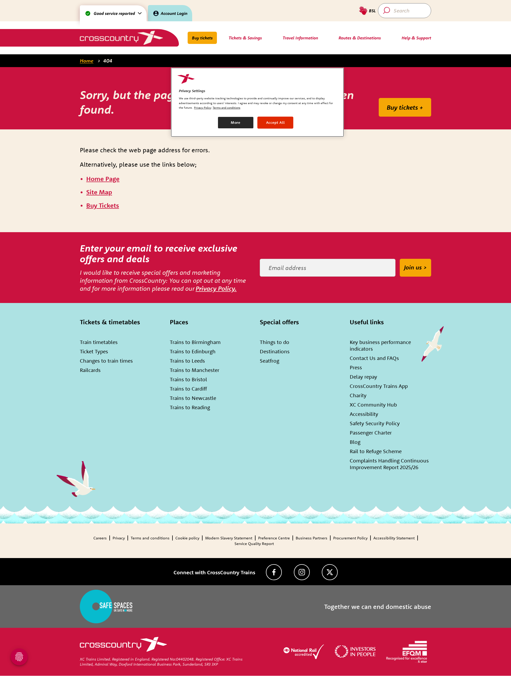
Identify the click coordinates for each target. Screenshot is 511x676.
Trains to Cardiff (188, 388)
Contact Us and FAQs (374, 358)
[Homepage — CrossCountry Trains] (121, 38)
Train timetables (99, 342)
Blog (355, 442)
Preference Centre (274, 537)
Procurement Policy (350, 537)
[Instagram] (302, 572)
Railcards (90, 370)
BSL (372, 10)
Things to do (274, 342)
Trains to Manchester (194, 370)
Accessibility (364, 414)
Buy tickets (202, 37)
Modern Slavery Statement (228, 537)
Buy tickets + (405, 107)
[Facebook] (274, 572)
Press (356, 367)
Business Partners (311, 537)
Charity (358, 395)
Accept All (275, 122)
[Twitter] (330, 572)
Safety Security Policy (375, 423)
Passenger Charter (371, 432)
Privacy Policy (202, 107)
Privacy (119, 537)
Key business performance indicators (380, 345)
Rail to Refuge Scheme (376, 451)
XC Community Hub (373, 404)
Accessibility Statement (394, 537)
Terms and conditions (150, 537)
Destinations (275, 351)
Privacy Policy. (216, 288)
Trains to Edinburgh (193, 351)
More (236, 122)
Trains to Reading (190, 407)
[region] (257, 102)
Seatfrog (269, 360)
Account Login (174, 13)
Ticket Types (94, 351)
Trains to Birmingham (195, 342)
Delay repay (363, 376)
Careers (100, 537)
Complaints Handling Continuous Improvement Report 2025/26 (389, 463)
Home (86, 61)
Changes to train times (106, 360)
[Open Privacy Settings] (19, 656)
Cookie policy (187, 537)
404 (107, 61)
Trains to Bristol (188, 379)
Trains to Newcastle (193, 398)
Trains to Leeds (187, 360)
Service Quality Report (254, 543)
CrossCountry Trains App (379, 386)
